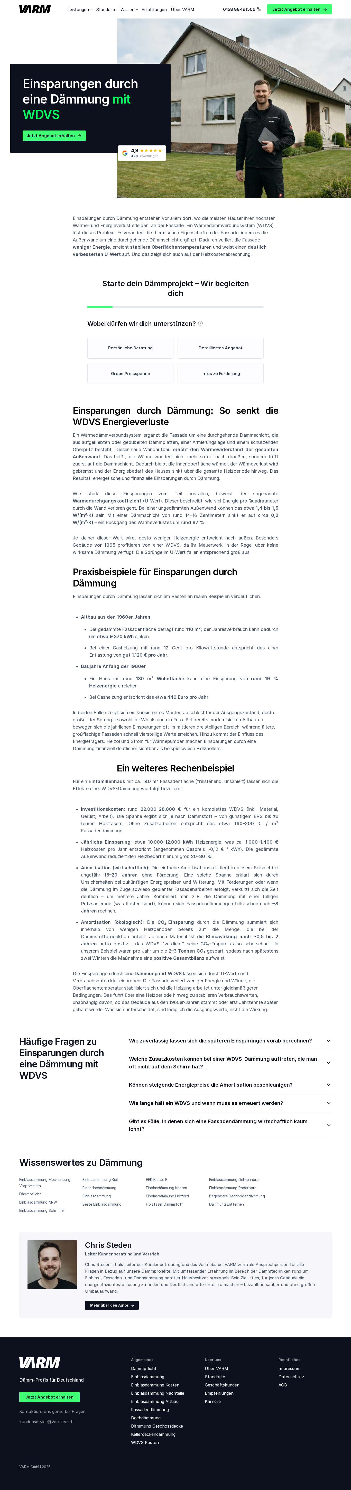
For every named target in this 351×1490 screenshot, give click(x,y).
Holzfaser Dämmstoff (164, 1204)
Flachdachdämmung (99, 1188)
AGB (283, 1384)
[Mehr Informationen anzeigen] (200, 323)
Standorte (106, 9)
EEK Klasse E (156, 1179)
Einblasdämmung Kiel (100, 1179)
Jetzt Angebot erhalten (51, 135)
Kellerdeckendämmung (153, 1434)
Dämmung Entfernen (226, 1204)
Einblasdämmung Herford (167, 1196)
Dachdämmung (146, 1417)
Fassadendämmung (150, 1409)
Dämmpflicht (30, 1194)
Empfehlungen (219, 1393)
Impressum (289, 1368)
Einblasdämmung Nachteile (157, 1393)
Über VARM (182, 9)
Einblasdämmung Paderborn (232, 1188)
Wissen (127, 9)
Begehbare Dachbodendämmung (237, 1196)
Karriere (213, 1401)
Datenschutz (291, 1376)
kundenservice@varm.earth (46, 1421)
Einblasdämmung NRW (38, 1202)
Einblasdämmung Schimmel (41, 1210)
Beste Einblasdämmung (102, 1204)
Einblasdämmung (96, 1196)
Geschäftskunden (222, 1384)
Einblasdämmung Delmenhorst (234, 1179)
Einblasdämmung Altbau (155, 1401)
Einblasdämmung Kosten (166, 1188)
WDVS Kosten (145, 1442)
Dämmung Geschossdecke (157, 1426)
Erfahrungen (154, 9)
